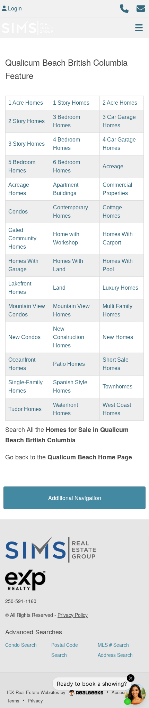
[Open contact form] (141, 7)
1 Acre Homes (25, 103)
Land (59, 288)
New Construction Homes (68, 337)
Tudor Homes (25, 409)
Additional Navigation (74, 498)
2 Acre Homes (120, 103)
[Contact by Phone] (124, 7)
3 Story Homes (26, 144)
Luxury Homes (120, 288)
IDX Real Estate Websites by (37, 692)
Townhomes (117, 386)
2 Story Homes (26, 121)
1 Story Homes (71, 103)
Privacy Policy (73, 614)
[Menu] (139, 27)
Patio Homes (69, 364)
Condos (18, 212)
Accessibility (124, 692)
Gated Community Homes (22, 238)
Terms (13, 700)
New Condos (24, 337)
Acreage (113, 166)
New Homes (118, 337)
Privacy (35, 700)
